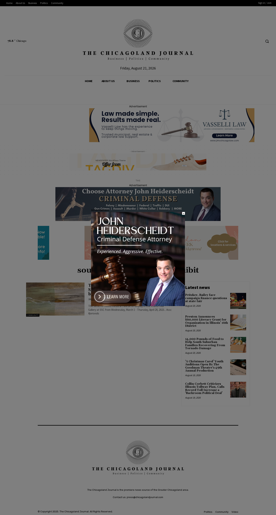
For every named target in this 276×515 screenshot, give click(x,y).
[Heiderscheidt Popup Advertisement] (138, 305)
